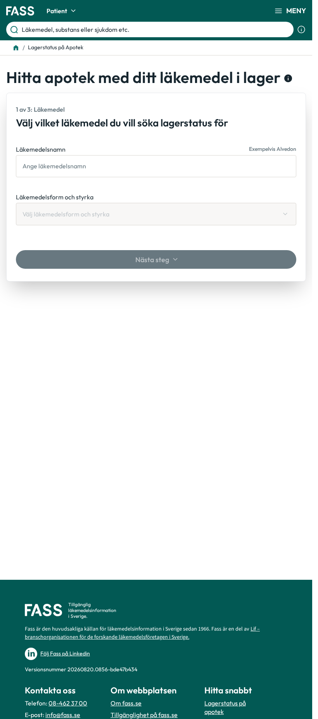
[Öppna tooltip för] (286, 78)
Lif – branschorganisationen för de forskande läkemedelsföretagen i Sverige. (142, 633)
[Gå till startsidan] (20, 11)
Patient (57, 11)
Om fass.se (126, 703)
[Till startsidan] (15, 47)
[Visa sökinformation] (301, 29)
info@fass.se (62, 715)
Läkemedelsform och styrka (54, 197)
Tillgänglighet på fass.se (144, 715)
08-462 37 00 (67, 703)
